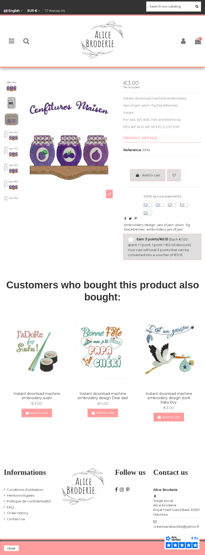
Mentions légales (20, 495)
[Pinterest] (135, 218)
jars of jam (165, 225)
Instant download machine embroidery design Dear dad (103, 395)
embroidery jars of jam (164, 229)
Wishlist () (56, 11)
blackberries (134, 229)
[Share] (125, 218)
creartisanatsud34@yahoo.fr (176, 526)
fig (188, 225)
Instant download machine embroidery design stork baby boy (169, 397)
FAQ (10, 507)
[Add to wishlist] (174, 175)
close (11, 548)
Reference (132, 150)
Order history (17, 513)
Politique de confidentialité (29, 501)
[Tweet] (130, 218)
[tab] (162, 138)
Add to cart (151, 175)
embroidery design (139, 225)
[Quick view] (40, 386)
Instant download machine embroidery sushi (37, 395)
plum (180, 225)
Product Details (140, 138)
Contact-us (16, 519)
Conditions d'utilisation (25, 490)
